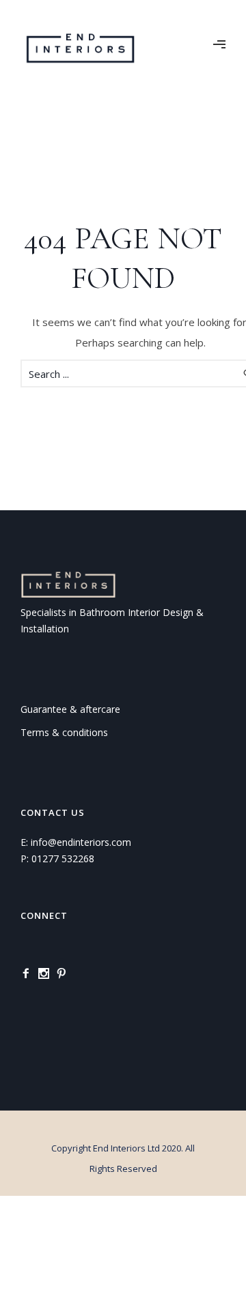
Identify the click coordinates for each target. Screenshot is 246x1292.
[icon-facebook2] (29, 974)
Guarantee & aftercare (70, 709)
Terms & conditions (64, 732)
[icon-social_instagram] (47, 974)
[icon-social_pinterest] (65, 974)
